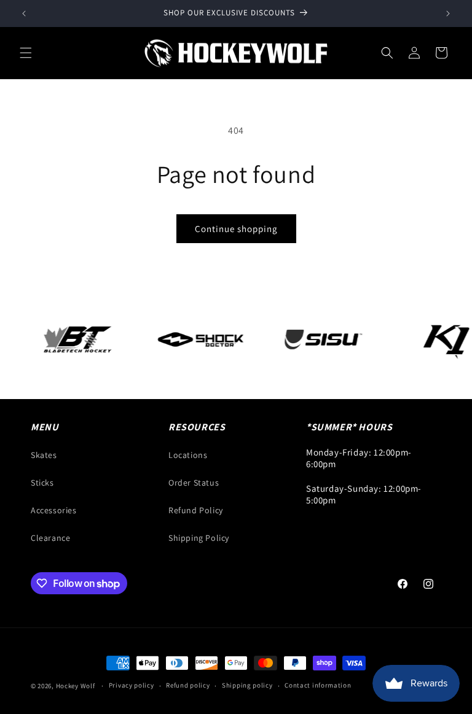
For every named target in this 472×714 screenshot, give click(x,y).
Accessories (54, 510)
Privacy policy (131, 685)
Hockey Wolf (75, 685)
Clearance (50, 537)
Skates (44, 454)
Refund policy (188, 685)
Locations (187, 454)
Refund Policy (195, 510)
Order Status (193, 482)
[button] (25, 52)
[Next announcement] (448, 13)
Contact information (318, 685)
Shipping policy (247, 685)
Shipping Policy (198, 537)
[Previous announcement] (23, 13)
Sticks (42, 482)
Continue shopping (236, 229)
